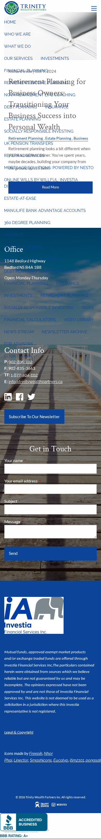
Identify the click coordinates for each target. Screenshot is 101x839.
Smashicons (41, 760)
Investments (55, 58)
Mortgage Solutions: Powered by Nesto (48, 167)
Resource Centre (23, 247)
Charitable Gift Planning (32, 259)
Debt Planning (20, 107)
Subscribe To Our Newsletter (34, 416)
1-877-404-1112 (24, 375)
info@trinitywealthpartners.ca (35, 381)
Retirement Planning (64, 295)
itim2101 (77, 760)
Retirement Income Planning (36, 82)
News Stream (19, 331)
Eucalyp (60, 760)
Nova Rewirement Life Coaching (39, 94)
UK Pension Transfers (28, 143)
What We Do (17, 46)
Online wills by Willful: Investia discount (41, 183)
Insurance (56, 107)
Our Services (18, 58)
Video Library (79, 319)
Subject (29, 501)
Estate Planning (22, 119)
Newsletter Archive (64, 331)
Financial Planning (26, 70)
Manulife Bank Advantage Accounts (45, 210)
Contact (13, 234)
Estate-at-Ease (20, 198)
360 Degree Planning (27, 222)
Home (10, 22)
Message (31, 521)
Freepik (35, 753)
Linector (21, 760)
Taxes (88, 307)
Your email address (39, 481)
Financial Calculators (29, 319)
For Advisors (18, 344)
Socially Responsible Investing (39, 131)
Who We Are (17, 34)
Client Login (18, 356)
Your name (32, 460)
